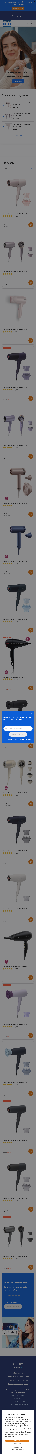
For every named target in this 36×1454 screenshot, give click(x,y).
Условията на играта (10, 750)
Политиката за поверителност (20, 749)
